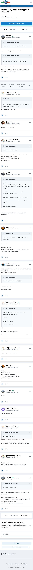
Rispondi (7, 534)
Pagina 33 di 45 (14, 29)
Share (17, 543)
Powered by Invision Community (16, 567)
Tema (17, 564)
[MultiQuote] (2, 77)
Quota (6, 77)
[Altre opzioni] (30, 37)
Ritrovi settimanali (15, 18)
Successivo (25, 29)
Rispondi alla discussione (16, 23)
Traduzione (9, 564)
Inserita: (13, 37)
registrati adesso (11, 525)
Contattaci (24, 564)
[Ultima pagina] (31, 29)
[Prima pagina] (2, 29)
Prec (5, 29)
